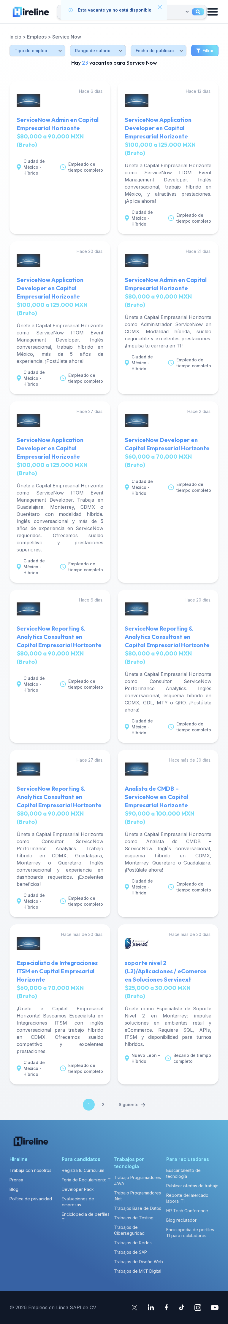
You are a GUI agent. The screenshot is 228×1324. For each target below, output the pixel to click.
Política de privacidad (31, 1198)
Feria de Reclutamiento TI (87, 1179)
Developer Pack (78, 1189)
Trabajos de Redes (133, 1242)
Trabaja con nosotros (30, 1170)
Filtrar (208, 50)
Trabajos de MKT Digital (137, 1271)
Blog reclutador (181, 1220)
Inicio (15, 37)
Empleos (37, 37)
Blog (14, 1189)
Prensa (16, 1179)
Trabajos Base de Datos (137, 1208)
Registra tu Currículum (83, 1170)
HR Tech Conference (187, 1210)
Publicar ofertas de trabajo (192, 1185)
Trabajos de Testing (133, 1217)
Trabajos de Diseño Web (138, 1261)
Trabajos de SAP (130, 1252)
